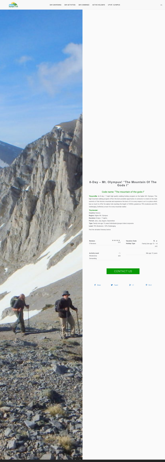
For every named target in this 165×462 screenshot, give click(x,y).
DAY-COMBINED (84, 5)
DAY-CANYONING (55, 5)
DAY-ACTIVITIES (69, 5)
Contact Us (123, 271)
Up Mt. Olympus (114, 5)
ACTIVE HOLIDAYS (98, 5)
